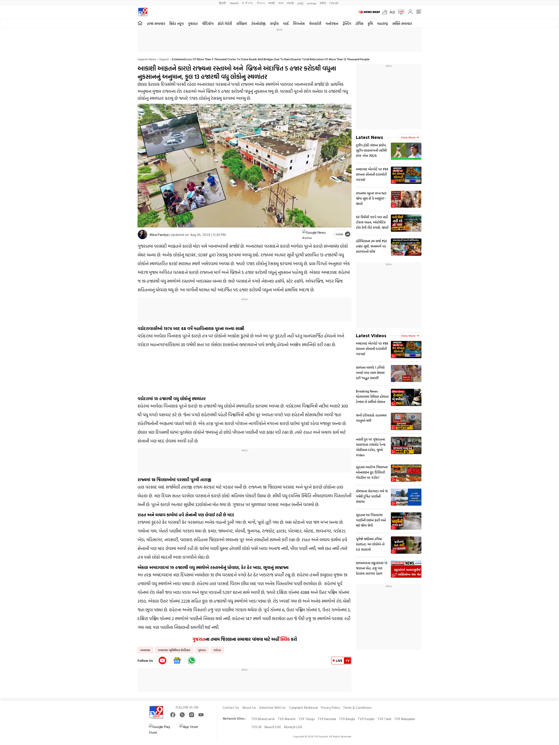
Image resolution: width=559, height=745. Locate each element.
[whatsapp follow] (192, 660)
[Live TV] (399, 12)
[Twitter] (182, 714)
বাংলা (280, 3)
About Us (249, 707)
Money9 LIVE (293, 726)
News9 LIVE (272, 726)
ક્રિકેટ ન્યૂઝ (176, 23)
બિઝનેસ (299, 23)
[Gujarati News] (143, 11)
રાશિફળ (241, 23)
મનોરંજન (332, 23)
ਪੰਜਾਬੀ (290, 3)
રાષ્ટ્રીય (274, 23)
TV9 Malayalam (404, 718)
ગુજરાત (193, 23)
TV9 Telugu (306, 718)
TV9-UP (333, 3)
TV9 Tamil (384, 718)
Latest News (369, 137)
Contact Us (231, 707)
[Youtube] (162, 660)
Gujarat (164, 59)
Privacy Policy (330, 707)
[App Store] (192, 729)
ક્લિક (284, 639)
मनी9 (323, 3)
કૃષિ (370, 23)
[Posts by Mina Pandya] (142, 234)
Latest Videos (371, 335)
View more (408, 137)
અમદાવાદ (145, 650)
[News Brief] (369, 12)
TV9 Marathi (286, 718)
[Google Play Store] (162, 729)
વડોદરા (217, 650)
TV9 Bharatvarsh (263, 718)
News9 (234, 3)
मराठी (272, 3)
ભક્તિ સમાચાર (402, 23)
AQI (392, 12)
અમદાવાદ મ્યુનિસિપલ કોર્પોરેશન (174, 650)
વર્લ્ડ (286, 23)
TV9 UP (256, 726)
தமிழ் (300, 3)
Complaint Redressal (303, 707)
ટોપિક (359, 23)
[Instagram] (191, 714)
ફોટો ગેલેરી (225, 23)
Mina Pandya (159, 234)
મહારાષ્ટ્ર (382, 23)
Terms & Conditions (357, 707)
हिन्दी (223, 3)
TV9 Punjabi (366, 718)
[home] (140, 23)
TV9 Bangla (347, 718)
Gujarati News (147, 59)
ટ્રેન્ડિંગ (347, 23)
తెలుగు (261, 3)
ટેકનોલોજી (258, 23)
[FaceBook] (172, 714)
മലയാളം (311, 3)
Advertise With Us (272, 707)
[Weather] (386, 12)
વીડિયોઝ (208, 23)
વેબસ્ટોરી (315, 23)
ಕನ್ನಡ (247, 3)
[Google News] (177, 660)
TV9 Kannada (326, 718)
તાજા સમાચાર (156, 23)
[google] (317, 234)
